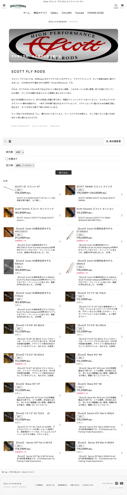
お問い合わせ (74, 485)
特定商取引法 (62, 485)
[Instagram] (116, 483)
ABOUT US (50, 485)
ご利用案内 (39, 485)
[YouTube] (121, 483)
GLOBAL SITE (88, 485)
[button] (4, 6)
